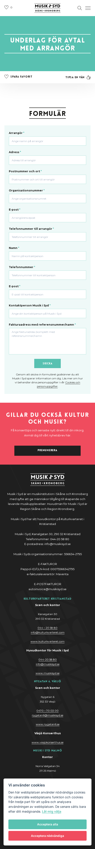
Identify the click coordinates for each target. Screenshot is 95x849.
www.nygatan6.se (47, 724)
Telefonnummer (22, 267)
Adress (15, 152)
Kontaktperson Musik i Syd (30, 305)
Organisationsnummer (27, 190)
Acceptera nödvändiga (47, 836)
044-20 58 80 (47, 659)
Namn (14, 248)
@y (47, 664)
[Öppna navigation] (88, 8)
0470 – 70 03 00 (47, 710)
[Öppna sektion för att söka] (80, 8)
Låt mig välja (51, 811)
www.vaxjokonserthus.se (47, 742)
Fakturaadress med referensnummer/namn (42, 324)
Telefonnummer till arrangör (31, 228)
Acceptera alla (47, 824)
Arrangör (16, 133)
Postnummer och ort (25, 171)
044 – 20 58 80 (47, 627)
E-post (14, 209)
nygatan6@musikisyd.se (47, 715)
